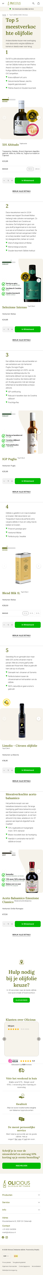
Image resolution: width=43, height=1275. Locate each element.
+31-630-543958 (9, 1229)
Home (4, 15)
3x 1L (38, 613)
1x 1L (26, 613)
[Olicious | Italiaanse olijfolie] (14, 3)
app (19, 1139)
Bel (16, 1139)
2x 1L (32, 613)
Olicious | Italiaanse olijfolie (16, 1250)
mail (25, 1139)
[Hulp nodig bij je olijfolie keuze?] (21, 981)
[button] (4, 3)
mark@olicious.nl (9, 1232)
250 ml (38, 169)
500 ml (31, 169)
